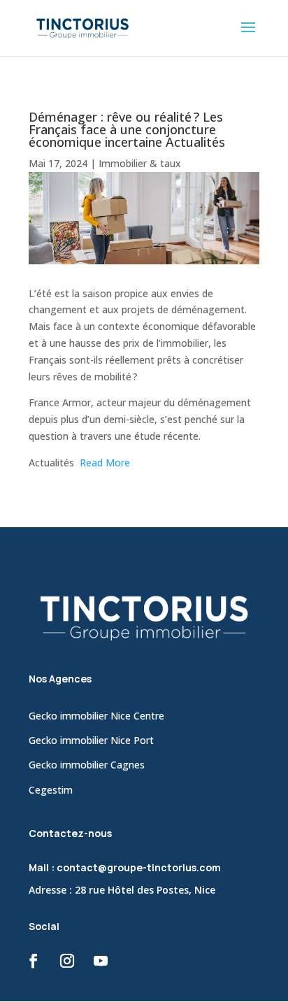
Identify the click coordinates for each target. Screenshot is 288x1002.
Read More (105, 462)
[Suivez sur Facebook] (34, 961)
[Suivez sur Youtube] (101, 961)
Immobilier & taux (140, 163)
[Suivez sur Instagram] (67, 961)
